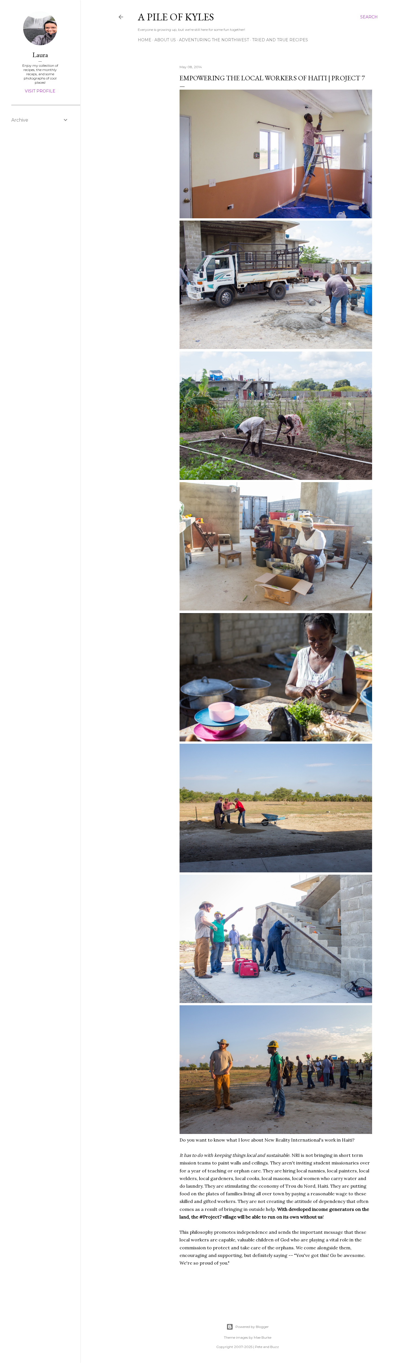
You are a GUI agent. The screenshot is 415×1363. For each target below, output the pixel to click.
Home (144, 39)
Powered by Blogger (252, 1327)
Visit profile (40, 91)
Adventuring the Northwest (214, 39)
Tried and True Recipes (280, 39)
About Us (165, 39)
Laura (40, 54)
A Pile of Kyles (176, 16)
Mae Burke (262, 1337)
